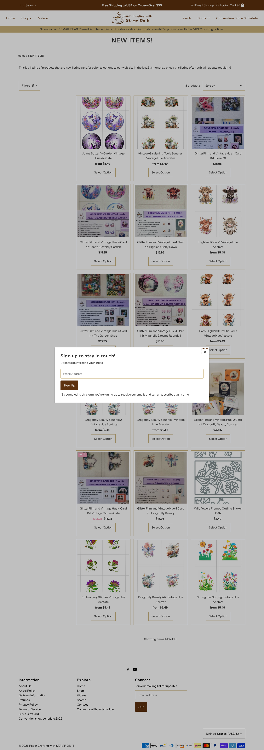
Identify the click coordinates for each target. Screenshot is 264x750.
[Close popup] (205, 351)
